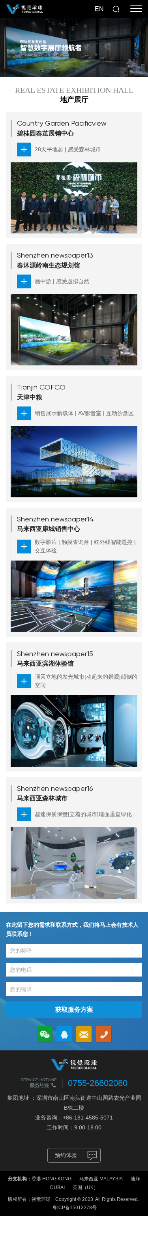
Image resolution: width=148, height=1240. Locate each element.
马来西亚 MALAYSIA (101, 1179)
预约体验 (66, 1155)
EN (99, 9)
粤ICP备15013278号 (74, 1207)
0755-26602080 (97, 1083)
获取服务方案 (74, 1009)
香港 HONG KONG (51, 1179)
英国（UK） (85, 1187)
